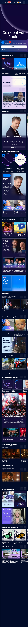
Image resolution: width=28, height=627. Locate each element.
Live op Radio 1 (6, 55)
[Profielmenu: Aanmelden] (24, 2)
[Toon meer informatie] (13, 59)
